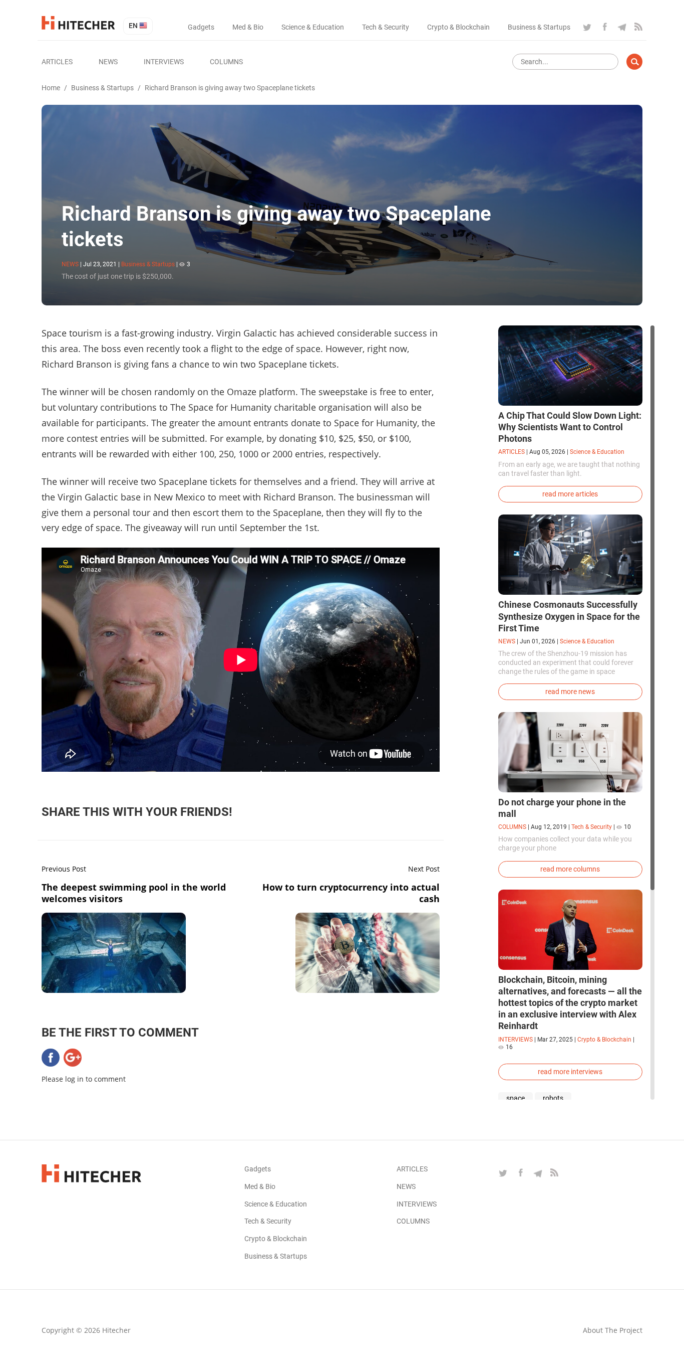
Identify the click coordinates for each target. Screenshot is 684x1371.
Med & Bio (247, 27)
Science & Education (312, 27)
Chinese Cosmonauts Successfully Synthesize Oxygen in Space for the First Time (569, 616)
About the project (612, 1330)
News (108, 62)
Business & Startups (539, 27)
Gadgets (201, 27)
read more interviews (570, 1072)
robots (553, 1098)
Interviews (164, 62)
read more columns (570, 869)
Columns (226, 62)
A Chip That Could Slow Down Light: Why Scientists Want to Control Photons (569, 427)
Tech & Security (385, 27)
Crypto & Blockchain (458, 27)
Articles (57, 62)
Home (51, 88)
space (515, 1098)
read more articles (570, 494)
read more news (570, 692)
